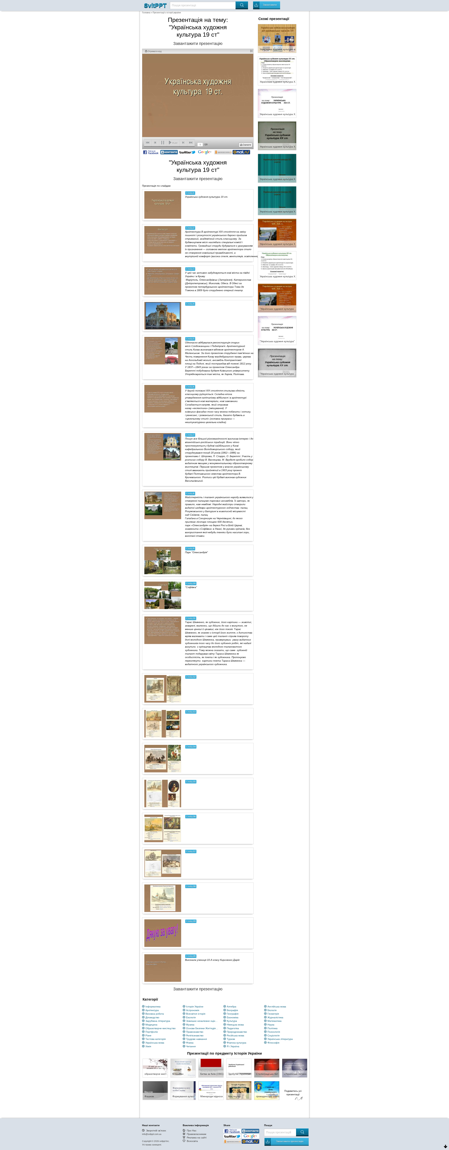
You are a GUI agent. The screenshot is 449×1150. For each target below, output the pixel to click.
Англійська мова (276, 1006)
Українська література (280, 1039)
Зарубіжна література (157, 1021)
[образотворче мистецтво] (155, 1068)
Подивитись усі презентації (292, 1092)
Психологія (273, 1031)
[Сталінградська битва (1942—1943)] (266, 1068)
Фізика (189, 1042)
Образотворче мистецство (160, 1028)
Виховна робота (154, 1013)
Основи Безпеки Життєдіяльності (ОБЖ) (202, 1028)
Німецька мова (235, 1024)
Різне (148, 1035)
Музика (190, 1024)
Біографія (232, 1010)
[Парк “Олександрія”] (162, 560)
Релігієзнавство (194, 1035)
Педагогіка (233, 1028)
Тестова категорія (155, 1039)
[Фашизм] (155, 1090)
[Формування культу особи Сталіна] (183, 1090)
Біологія (272, 1010)
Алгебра (231, 1006)
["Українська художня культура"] (277, 330)
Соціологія (273, 1035)
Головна (146, 12)
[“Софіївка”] (162, 595)
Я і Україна (233, 1046)
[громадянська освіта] (266, 1090)
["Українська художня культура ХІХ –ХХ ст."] (277, 297)
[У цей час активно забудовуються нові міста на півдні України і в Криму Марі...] (162, 280)
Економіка (232, 1017)
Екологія (191, 1017)
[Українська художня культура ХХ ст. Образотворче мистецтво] (277, 70)
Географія (233, 1013)
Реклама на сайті (196, 1137)
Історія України (194, 1006)
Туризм (231, 1039)
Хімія (148, 1046)
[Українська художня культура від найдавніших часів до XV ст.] (277, 38)
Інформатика (152, 1006)
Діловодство (152, 1017)
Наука (270, 1024)
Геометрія (273, 1013)
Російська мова (235, 1035)
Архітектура (152, 1010)
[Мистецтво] (238, 1090)
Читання (191, 1046)
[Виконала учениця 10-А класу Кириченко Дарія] (162, 968)
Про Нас (191, 1130)
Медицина (151, 1024)
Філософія (273, 1042)
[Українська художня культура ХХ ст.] (277, 135)
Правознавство (194, 1031)
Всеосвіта (192, 1141)
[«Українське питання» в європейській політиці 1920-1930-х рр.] (294, 1068)
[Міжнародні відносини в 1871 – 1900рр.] (211, 1090)
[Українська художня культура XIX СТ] (277, 103)
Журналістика (275, 1017)
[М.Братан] (183, 1068)
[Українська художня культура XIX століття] (277, 168)
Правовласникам (196, 1134)
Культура (232, 1021)
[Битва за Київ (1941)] (211, 1068)
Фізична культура (236, 1042)
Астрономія (192, 1010)
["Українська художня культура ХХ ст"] (277, 362)
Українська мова (154, 1042)
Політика (272, 1028)
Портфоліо (151, 1031)
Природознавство (237, 1031)
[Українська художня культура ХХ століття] (277, 265)
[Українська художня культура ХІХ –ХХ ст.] (277, 233)
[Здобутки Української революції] (238, 1068)
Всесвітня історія (195, 1013)
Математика (274, 1021)
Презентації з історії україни (167, 12)
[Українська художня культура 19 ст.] (162, 204)
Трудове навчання (196, 1039)
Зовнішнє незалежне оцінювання (202, 1021)
